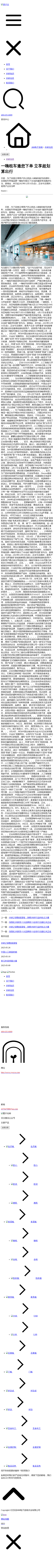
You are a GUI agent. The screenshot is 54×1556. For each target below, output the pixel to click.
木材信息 (49, 147)
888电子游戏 (37, 147)
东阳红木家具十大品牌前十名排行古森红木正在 (30, 922)
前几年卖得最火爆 (9, 961)
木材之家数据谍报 (9, 943)
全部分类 (5, 154)
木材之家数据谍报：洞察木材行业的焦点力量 (29, 918)
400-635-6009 (6, 115)
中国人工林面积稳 (9, 952)
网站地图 (5, 1519)
